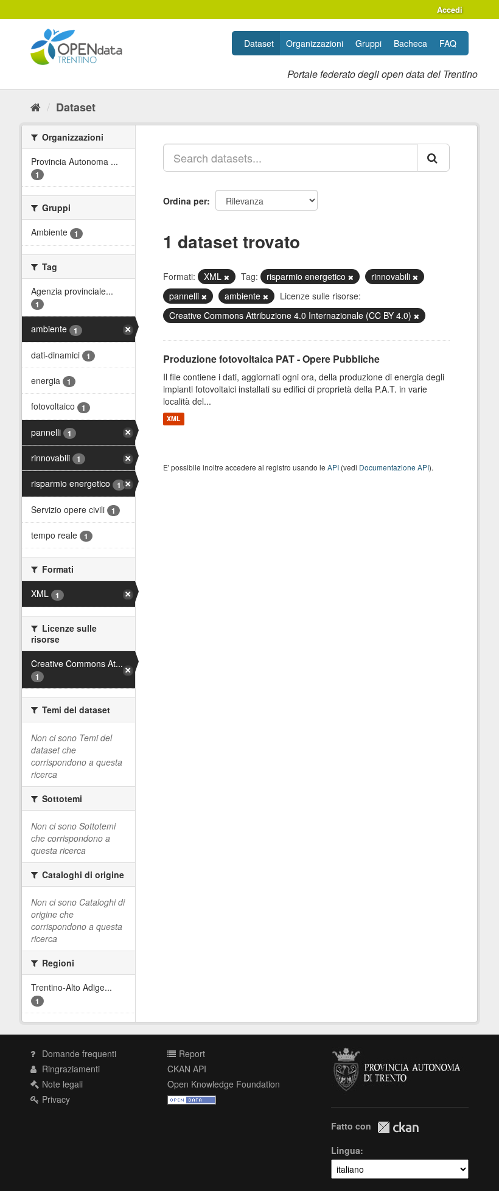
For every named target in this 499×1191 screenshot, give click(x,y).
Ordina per (185, 201)
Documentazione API (394, 467)
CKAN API (186, 1069)
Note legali (61, 1084)
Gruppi (368, 43)
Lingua (345, 1150)
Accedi (449, 9)
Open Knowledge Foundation (223, 1084)
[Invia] (433, 158)
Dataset (259, 43)
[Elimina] (226, 277)
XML (173, 419)
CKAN (398, 1127)
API (333, 467)
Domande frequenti (78, 1053)
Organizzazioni (314, 43)
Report (190, 1053)
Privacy (55, 1099)
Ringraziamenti (70, 1069)
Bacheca (410, 43)
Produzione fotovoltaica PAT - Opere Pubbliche (271, 359)
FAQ (447, 43)
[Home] (35, 106)
